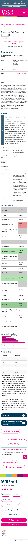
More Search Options (14, 467)
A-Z (16, 510)
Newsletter (6, 495)
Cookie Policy (7, 500)
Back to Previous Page (11, 431)
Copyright (6, 415)
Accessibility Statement (11, 505)
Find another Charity (6, 454)
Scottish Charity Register (17, 439)
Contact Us (17, 495)
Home (2, 24)
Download (22, 311)
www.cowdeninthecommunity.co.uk (19, 74)
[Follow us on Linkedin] (2, 489)
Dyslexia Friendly (15, 524)
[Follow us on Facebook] (7, 489)
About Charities (9, 24)
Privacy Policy (7, 510)
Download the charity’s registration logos (14, 449)
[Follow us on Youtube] (11, 489)
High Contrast (15, 520)
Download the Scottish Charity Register (9, 462)
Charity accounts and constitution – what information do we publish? (12, 423)
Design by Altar (14, 514)
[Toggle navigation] (24, 12)
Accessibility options (22, 541)
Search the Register (20, 24)
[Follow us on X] (5, 489)
